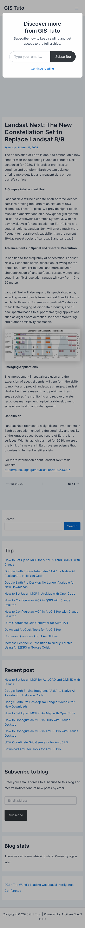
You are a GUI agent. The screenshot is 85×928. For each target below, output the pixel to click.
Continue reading (42, 68)
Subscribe (63, 57)
